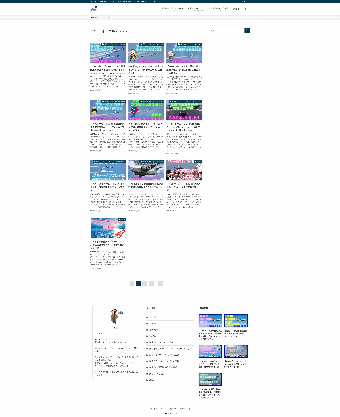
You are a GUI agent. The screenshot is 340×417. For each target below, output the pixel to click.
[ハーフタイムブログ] (94, 9)
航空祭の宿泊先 (156, 374)
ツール (152, 323)
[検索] (248, 1)
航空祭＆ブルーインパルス (162, 342)
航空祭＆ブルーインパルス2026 (164, 361)
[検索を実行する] (247, 30)
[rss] (244, 1)
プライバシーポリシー (158, 409)
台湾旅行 (153, 330)
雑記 (151, 380)
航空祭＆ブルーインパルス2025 (164, 355)
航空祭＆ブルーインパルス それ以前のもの (170, 348)
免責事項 (173, 409)
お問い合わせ (185, 409)
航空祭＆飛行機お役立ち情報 (163, 367)
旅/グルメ (153, 336)
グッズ (152, 317)
